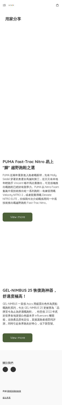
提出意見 (7, 397)
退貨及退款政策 (14, 391)
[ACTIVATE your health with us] (11, 5)
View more (17, 217)
